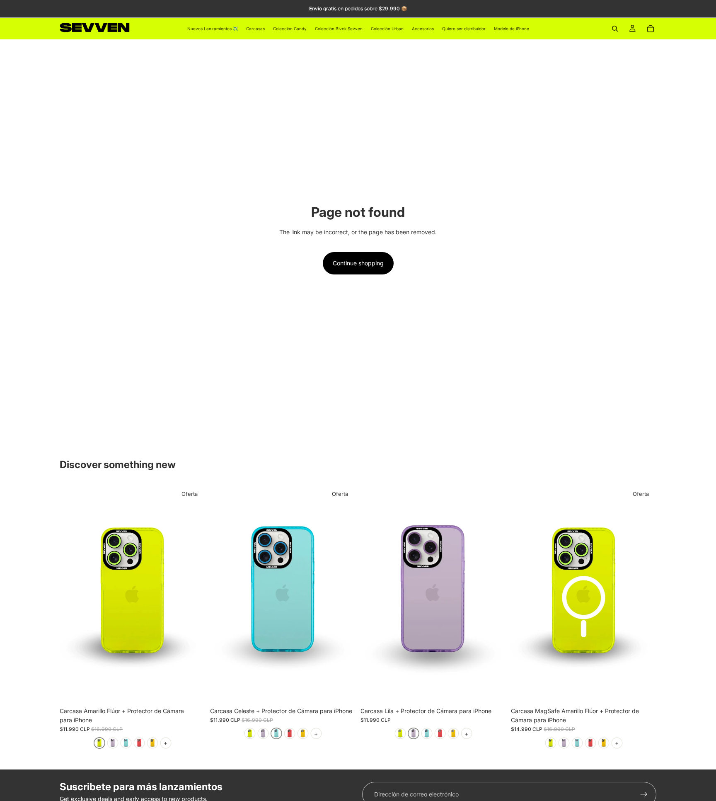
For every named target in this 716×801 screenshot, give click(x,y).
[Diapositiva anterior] (72, 594)
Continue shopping (358, 263)
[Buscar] (615, 28)
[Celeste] (126, 743)
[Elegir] (192, 690)
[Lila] (113, 743)
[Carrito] (650, 28)
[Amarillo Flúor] (99, 743)
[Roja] (139, 743)
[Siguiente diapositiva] (192, 594)
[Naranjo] (152, 743)
